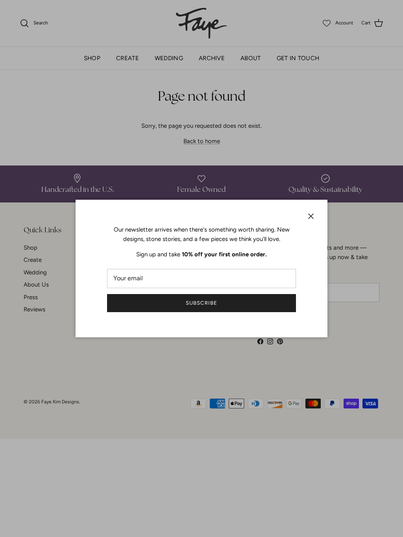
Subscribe (201, 303)
